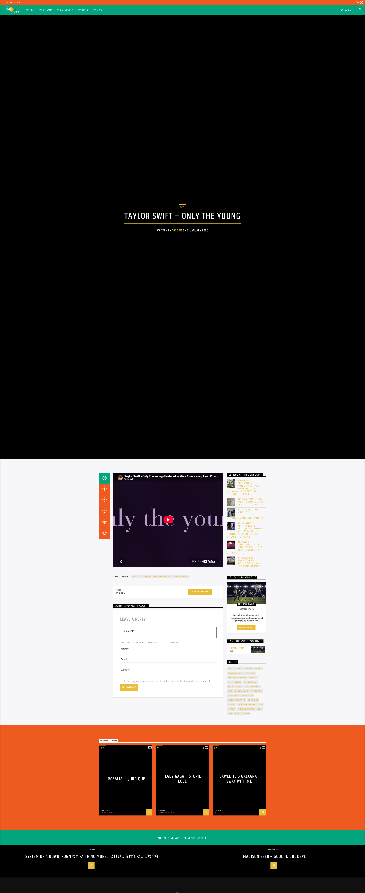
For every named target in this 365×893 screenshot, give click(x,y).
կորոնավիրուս (246, 752)
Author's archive (200, 634)
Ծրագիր (48, 10)
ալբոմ (231, 747)
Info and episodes (246, 670)
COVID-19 (250, 716)
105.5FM (177, 250)
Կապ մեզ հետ (12, 2)
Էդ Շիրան (257, 734)
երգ (260, 747)
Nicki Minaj (250, 725)
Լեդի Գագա (234, 738)
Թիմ (99, 10)
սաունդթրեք (242, 756)
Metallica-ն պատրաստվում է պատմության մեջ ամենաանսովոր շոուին (245, 590)
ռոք (230, 756)
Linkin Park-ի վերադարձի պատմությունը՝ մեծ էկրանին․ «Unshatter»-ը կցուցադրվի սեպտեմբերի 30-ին (243, 530)
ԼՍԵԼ (347, 10)
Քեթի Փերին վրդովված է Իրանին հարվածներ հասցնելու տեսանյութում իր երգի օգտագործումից (246, 573)
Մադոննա (247, 738)
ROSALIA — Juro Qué (126, 821)
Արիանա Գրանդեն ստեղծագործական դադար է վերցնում (251, 545)
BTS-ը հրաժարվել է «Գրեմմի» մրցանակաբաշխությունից (246, 557)
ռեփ (259, 752)
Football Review (236, 691)
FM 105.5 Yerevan (141, 620)
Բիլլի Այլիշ (242, 734)
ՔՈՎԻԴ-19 (253, 743)
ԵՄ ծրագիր (67, 10)
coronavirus (235, 716)
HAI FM (253, 720)
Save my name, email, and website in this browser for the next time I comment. (168, 724)
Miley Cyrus (234, 725)
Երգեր (85, 10)
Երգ (182, 227)
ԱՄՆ (230, 734)
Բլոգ (33, 10)
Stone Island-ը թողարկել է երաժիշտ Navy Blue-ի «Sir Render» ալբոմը (250, 605)
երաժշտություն (247, 747)
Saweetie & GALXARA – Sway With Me (240, 822)
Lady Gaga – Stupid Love (183, 822)
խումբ (231, 752)
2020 (230, 711)
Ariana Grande (253, 711)
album (238, 711)
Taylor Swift (180, 620)
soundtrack (235, 729)
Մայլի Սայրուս (236, 743)
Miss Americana (162, 620)
